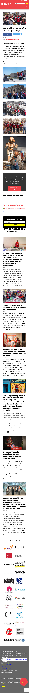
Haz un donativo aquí (14, 188)
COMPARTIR (7, 33)
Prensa (3, 686)
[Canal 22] (6, 208)
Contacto (6, 0)
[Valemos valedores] (9, 205)
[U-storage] (19, 205)
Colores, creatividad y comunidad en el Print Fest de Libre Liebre (14, 308)
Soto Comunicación (13, 670)
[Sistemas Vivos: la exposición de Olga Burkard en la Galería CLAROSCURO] (14, 449)
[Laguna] (22, 208)
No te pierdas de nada (14, 219)
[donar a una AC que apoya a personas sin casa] (24, 685)
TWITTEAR (17, 34)
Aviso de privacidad (6, 672)
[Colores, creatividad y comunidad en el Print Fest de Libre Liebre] (14, 302)
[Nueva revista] (14, 208)
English (3, 0)
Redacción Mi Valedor (12, 39)
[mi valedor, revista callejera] (6, 4)
